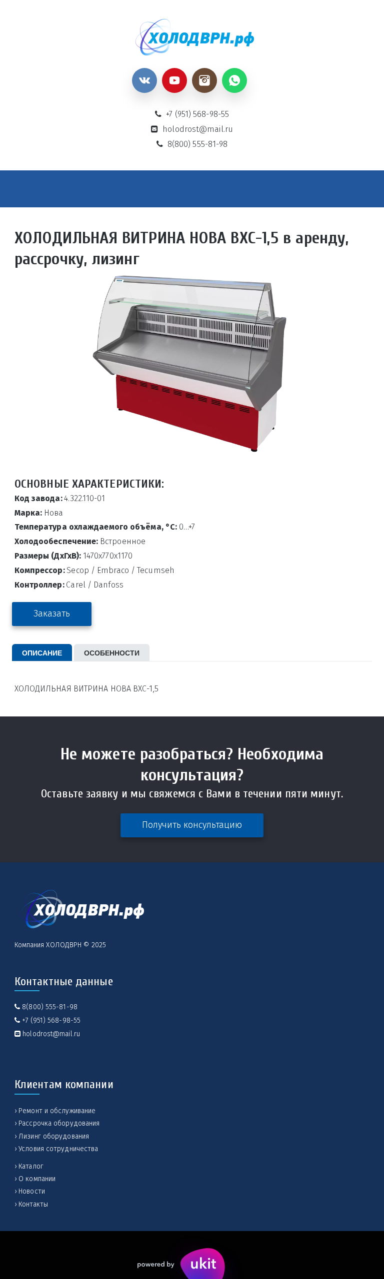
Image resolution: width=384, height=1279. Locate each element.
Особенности (112, 652)
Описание (42, 652)
